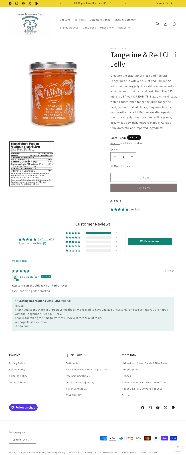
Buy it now (144, 188)
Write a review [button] (149, 241)
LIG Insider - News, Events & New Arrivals (146, 363)
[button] (127, 20)
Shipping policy (128, 452)
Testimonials (73, 363)
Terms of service (110, 452)
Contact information (149, 452)
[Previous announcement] (61, 3)
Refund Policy (17, 369)
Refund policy (75, 452)
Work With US (73, 395)
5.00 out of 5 (46, 239)
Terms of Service (18, 382)
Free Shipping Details (78, 375)
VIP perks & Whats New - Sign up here (87, 369)
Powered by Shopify (55, 452)
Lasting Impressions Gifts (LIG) (31, 452)
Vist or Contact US (76, 388)
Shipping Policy (18, 375)
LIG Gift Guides (131, 369)
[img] (21, 271)
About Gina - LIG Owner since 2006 (142, 388)
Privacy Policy (17, 363)
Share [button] (117, 200)
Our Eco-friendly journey (80, 382)
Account (127, 395)
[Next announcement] (125, 3)
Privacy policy (92, 452)
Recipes (126, 375)
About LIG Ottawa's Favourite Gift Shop (145, 382)
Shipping (115, 143)
